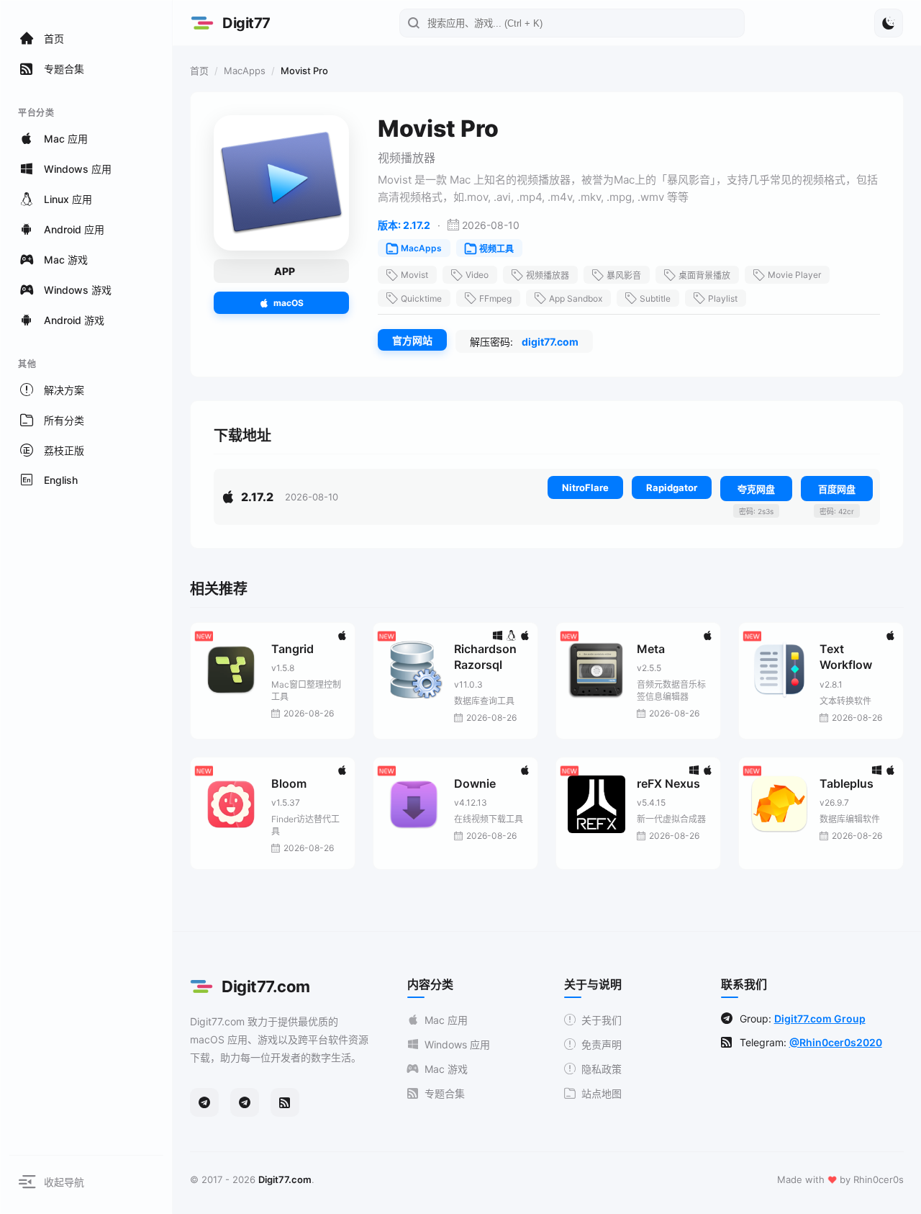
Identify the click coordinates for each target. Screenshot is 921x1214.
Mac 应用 (446, 1020)
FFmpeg (495, 298)
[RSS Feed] (285, 1102)
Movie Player (794, 274)
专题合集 (445, 1093)
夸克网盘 (756, 489)
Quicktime (421, 298)
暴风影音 (624, 275)
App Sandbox (575, 298)
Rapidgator (671, 487)
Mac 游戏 (446, 1069)
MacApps (245, 70)
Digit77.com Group (820, 1018)
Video (477, 274)
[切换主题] (888, 23)
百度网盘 (837, 489)
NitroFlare (585, 487)
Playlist (723, 298)
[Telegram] (204, 1102)
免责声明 (601, 1044)
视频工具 (496, 248)
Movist (414, 274)
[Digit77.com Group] (244, 1102)
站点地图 (601, 1093)
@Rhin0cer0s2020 (835, 1042)
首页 (199, 70)
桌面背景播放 (704, 275)
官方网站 (412, 340)
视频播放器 (547, 275)
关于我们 (601, 1020)
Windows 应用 (457, 1044)
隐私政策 (601, 1069)
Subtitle (655, 298)
